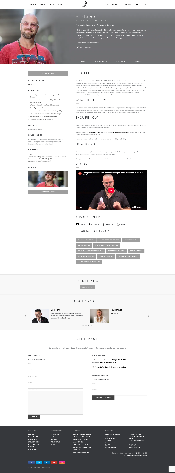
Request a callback (103, 397)
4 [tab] (92, 326)
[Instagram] (62, 462)
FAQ (52, 436)
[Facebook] (31, 462)
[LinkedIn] (46, 462)
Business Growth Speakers (109, 240)
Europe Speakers (84, 245)
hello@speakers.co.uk (120, 132)
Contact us (138, 61)
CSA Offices (32, 439)
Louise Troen (116, 310)
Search (145, 4)
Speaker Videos (33, 442)
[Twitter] (39, 462)
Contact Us (32, 449)
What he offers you (101, 61)
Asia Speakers (78, 442)
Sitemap (54, 439)
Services (61, 4)
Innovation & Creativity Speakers (90, 251)
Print (123, 224)
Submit (34, 417)
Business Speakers (131, 240)
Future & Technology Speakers (106, 245)
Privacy (54, 444)
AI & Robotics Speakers (81, 439)
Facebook (109, 224)
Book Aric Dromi (48, 73)
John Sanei (56, 310)
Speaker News (33, 436)
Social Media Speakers (86, 256)
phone (82, 159)
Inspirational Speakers (116, 251)
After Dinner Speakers (81, 436)
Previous (25, 316)
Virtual (51, 4)
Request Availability (48, 192)
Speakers (33, 4)
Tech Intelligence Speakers (128, 256)
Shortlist (127, 4)
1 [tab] (83, 326)
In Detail (83, 61)
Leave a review (87, 287)
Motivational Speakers (82, 434)
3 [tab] (89, 326)
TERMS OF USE (56, 442)
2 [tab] (86, 326)
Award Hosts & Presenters (83, 444)
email (88, 159)
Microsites (116, 4)
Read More (66, 318)
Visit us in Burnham (101, 367)
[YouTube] (54, 462)
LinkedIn (96, 224)
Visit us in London (119, 367)
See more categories (81, 452)
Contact (138, 4)
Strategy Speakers (106, 256)
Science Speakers (136, 251)
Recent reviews (120, 61)
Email (83, 224)
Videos (42, 4)
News (107, 4)
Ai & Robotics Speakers (86, 240)
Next (148, 316)
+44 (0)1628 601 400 (92, 132)
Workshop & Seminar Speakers (89, 262)
